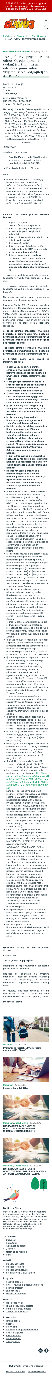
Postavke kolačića (37, 1371)
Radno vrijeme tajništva (16, 1088)
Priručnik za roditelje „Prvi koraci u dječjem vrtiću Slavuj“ (22, 1049)
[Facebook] (46, 1350)
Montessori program (16, 1293)
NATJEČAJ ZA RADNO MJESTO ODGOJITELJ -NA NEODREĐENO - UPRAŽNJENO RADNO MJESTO (20, 1128)
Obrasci (7, 1299)
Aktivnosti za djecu (16, 1246)
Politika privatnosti (15, 1371)
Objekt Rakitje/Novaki (17, 1270)
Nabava (10, 1324)
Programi (8, 1278)
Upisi (8, 1255)
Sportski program (14, 1288)
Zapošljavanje (22, 51)
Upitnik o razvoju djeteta (18, 1309)
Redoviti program (14, 1282)
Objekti (7, 1260)
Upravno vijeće (13, 1338)
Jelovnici (10, 1249)
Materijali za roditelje (16, 1252)
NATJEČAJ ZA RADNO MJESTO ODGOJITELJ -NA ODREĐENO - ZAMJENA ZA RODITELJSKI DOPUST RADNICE (24, 1171)
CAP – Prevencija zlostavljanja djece (24, 1285)
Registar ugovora (14, 1332)
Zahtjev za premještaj (17, 1311)
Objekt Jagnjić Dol (15, 1264)
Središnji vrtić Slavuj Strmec (20, 1273)
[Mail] (40, 1350)
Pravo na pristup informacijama (22, 1329)
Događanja (11, 1243)
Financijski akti (13, 1321)
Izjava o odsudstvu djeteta (19, 1306)
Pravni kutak (10, 1317)
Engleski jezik (13, 1291)
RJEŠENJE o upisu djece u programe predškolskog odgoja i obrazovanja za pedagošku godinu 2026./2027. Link (26, 6)
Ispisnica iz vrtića (14, 1303)
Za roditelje (9, 1236)
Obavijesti (8, 51)
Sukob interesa (13, 1335)
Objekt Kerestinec (15, 1267)
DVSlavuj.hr (15, 1366)
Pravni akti (11, 1327)
